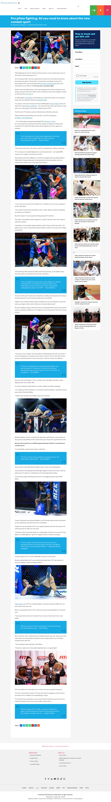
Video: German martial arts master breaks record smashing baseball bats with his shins (87, 245)
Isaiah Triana (19, 604)
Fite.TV (31, 94)
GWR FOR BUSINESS (62, 8)
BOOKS (44, 8)
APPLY (19, 8)
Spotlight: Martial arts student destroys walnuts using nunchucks (86, 303)
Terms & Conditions (35, 755)
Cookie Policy (34, 758)
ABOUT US (51, 8)
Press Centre (63, 766)
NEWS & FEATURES (34, 8)
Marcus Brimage (32, 106)
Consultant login (34, 764)
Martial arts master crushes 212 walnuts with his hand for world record (86, 198)
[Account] (100, 10)
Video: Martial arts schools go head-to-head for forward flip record (86, 176)
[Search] (107, 10)
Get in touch (62, 755)
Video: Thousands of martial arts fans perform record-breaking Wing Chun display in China (86, 326)
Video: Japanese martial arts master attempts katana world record (85, 256)
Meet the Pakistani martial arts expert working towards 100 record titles (86, 153)
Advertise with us (66, 763)
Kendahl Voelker (42, 100)
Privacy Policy (34, 761)
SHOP (25, 8)
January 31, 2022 (49, 121)
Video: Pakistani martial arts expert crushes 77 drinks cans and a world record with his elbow (85, 279)
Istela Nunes (29, 98)
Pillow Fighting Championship (47, 83)
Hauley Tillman (54, 103)
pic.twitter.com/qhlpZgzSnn (24, 118)
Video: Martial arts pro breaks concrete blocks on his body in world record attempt (86, 221)
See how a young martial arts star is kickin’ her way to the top (85, 131)
